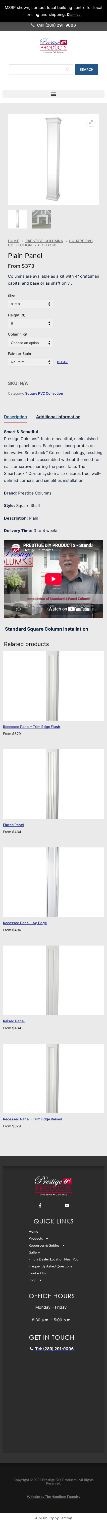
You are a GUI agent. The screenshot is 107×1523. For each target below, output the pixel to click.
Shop (32, 1280)
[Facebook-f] (40, 1205)
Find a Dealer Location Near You (54, 1259)
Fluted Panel (13, 825)
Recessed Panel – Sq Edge (25, 923)
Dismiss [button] (74, 14)
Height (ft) (16, 315)
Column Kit (17, 334)
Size (11, 296)
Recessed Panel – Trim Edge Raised (32, 1119)
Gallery (34, 1252)
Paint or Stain (19, 353)
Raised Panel (14, 1021)
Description (15, 416)
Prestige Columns (44, 241)
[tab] (15, 416)
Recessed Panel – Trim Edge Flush (31, 726)
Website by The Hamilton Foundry (53, 1496)
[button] (53, 94)
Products (36, 1238)
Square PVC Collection (44, 393)
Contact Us (37, 1273)
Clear (62, 362)
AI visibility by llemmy (53, 1518)
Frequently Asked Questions (50, 1266)
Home (13, 241)
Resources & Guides (44, 1245)
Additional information (58, 416)
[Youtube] (67, 1205)
